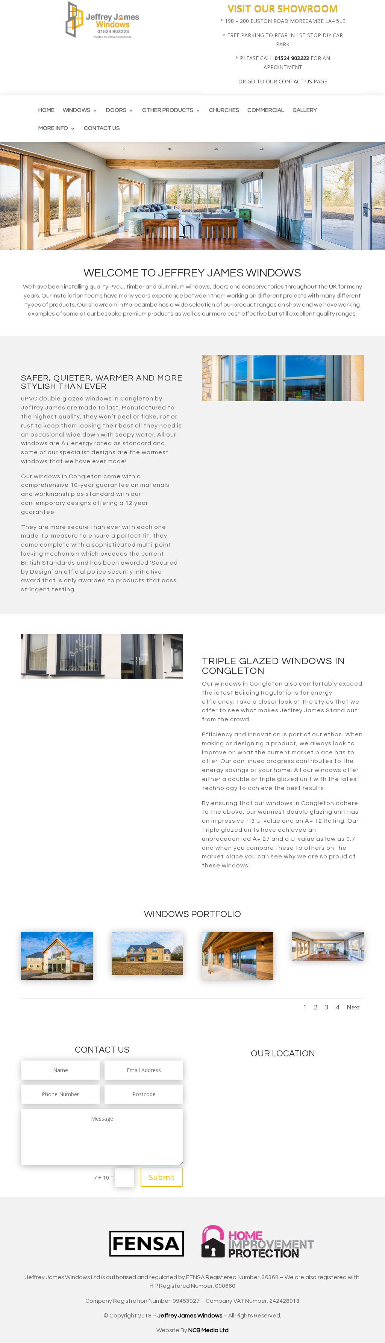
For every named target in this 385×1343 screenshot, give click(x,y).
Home (46, 110)
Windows (76, 110)
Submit (162, 1177)
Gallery (305, 110)
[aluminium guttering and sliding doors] (237, 977)
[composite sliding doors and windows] (147, 972)
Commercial (265, 110)
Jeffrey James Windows (190, 1316)
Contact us (102, 128)
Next (353, 1007)
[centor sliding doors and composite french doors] (328, 958)
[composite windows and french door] (56, 977)
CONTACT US (295, 81)
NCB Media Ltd (208, 1330)
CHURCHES (224, 110)
